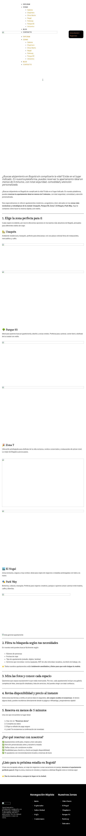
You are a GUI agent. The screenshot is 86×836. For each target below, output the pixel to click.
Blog (25, 29)
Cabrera (30, 10)
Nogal (29, 18)
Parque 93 (30, 24)
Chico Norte (31, 15)
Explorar (26, 4)
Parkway (30, 21)
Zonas (25, 7)
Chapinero (30, 13)
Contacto (27, 32)
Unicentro (30, 26)
